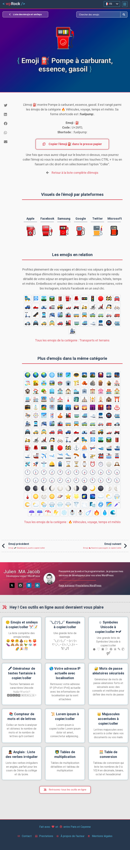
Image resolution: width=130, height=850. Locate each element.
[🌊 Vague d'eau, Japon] (113, 512)
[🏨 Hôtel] (92, 391)
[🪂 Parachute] (76, 456)
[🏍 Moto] (76, 306)
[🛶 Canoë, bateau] (92, 448)
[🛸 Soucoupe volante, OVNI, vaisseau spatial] (44, 464)
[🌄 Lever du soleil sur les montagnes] (76, 407)
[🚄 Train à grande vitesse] (84, 323)
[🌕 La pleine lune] (60, 488)
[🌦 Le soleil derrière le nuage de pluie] (44, 504)
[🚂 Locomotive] (68, 323)
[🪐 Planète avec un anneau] (60, 496)
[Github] (20, 585)
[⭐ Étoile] (68, 496)
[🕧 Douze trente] (35, 472)
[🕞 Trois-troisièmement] (84, 472)
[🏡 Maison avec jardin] (44, 391)
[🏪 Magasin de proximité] (109, 391)
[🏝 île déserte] (44, 383)
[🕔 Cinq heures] (109, 472)
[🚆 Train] (100, 323)
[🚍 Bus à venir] (84, 314)
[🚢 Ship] (35, 456)
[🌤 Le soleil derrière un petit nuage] (27, 504)
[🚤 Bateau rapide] (100, 448)
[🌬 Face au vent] (92, 504)
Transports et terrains (72, 340)
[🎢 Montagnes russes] (44, 415)
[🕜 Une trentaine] (52, 472)
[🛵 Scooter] (84, 306)
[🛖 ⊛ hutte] (109, 383)
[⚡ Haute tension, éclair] (56, 512)
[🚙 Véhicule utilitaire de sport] (27, 306)
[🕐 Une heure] (44, 472)
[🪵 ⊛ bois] (100, 383)
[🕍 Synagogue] (109, 399)
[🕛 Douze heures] (27, 472)
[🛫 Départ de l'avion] (60, 456)
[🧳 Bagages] (60, 464)
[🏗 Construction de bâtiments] (76, 383)
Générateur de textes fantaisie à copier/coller (21, 673)
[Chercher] (92, 14)
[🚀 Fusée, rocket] (35, 464)
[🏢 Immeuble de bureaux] (52, 391)
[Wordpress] (37, 585)
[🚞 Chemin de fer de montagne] (60, 314)
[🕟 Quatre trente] (100, 472)
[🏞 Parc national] (52, 383)
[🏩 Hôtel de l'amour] (100, 391)
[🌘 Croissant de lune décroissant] (84, 488)
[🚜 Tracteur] (60, 306)
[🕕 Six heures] (27, 480)
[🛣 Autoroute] (44, 298)
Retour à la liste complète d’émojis (75, 172)
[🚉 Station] (72, 331)
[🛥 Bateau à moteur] (27, 456)
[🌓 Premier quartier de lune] (44, 488)
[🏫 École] (117, 391)
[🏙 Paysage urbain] (68, 407)
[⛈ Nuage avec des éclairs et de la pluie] (117, 496)
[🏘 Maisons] (117, 383)
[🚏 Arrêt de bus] (35, 298)
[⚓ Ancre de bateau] (76, 448)
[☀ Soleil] (35, 496)
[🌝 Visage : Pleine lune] (44, 496)
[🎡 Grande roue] (35, 415)
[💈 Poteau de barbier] (52, 415)
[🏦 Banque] (84, 391)
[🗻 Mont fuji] (109, 375)
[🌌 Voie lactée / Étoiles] (92, 496)
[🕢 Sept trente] (52, 480)
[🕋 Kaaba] (27, 407)
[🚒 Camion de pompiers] (117, 314)
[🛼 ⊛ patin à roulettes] (27, 298)
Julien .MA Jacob (22, 571)
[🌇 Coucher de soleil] (100, 407)
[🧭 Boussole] (76, 375)
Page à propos (66, 585)
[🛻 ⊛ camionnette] (35, 306)
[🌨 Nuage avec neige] (60, 504)
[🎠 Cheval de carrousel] (27, 415)
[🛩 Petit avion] (52, 456)
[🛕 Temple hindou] (100, 399)
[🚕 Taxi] (44, 323)
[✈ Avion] (44, 456)
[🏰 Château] (52, 399)
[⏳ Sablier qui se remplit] (76, 464)
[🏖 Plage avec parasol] (27, 383)
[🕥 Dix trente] (100, 480)
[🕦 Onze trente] (117, 480)
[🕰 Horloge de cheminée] (117, 464)
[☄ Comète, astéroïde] (88, 512)
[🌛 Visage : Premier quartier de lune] (109, 488)
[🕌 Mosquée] (92, 399)
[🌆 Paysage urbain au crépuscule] (92, 407)
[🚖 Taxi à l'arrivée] (52, 323)
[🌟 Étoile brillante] (76, 496)
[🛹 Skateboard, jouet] (35, 314)
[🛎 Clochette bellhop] (52, 464)
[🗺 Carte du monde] (60, 375)
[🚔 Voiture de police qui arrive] (35, 323)
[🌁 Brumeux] (52, 407)
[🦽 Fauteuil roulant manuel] (92, 306)
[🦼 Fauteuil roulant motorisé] (100, 306)
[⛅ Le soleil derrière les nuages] (109, 496)
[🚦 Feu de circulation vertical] (92, 298)
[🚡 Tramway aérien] (117, 456)
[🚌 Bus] (76, 314)
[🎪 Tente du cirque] (60, 415)
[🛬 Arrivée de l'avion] (68, 456)
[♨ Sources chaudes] (117, 407)
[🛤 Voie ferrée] (52, 298)
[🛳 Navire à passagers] (109, 448)
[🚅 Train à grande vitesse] (92, 323)
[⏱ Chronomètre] (100, 464)
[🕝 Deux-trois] (68, 472)
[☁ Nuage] (100, 496)
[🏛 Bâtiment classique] (68, 383)
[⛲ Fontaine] (35, 407)
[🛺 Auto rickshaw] (109, 306)
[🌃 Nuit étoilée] (60, 407)
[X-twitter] (12, 585)
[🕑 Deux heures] (60, 472)
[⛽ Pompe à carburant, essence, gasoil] (68, 298)
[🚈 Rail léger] (117, 323)
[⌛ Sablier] (68, 464)
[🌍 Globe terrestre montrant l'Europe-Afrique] (27, 375)
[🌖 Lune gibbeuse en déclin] (68, 488)
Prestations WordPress (88, 585)
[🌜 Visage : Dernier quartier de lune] (117, 488)
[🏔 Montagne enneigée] (84, 375)
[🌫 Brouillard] (84, 504)
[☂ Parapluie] (31, 512)
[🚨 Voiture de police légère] (76, 298)
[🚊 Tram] (44, 314)
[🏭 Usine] (35, 399)
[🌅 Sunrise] (84, 407)
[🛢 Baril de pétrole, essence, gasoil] (60, 298)
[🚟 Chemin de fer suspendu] (100, 456)
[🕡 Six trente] (35, 480)
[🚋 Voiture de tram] (68, 314)
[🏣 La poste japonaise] (60, 391)
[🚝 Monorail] (52, 314)
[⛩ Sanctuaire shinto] (117, 399)
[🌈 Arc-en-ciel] (109, 504)
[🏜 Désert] (35, 383)
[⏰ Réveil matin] (92, 464)
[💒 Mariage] (60, 399)
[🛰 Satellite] (27, 464)
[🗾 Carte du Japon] (68, 375)
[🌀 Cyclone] (100, 504)
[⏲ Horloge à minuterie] (109, 464)
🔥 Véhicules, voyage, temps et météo (72, 522)
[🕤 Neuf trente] (84, 480)
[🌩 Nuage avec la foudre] (68, 504)
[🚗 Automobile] (60, 323)
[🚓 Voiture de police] (27, 323)
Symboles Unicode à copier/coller (108, 627)
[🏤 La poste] (68, 391)
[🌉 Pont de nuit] (109, 407)
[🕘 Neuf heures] (76, 480)
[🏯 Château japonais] (44, 399)
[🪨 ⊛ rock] (92, 383)
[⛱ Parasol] (48, 512)
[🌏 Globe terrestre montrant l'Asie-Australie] (44, 375)
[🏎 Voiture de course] (68, 306)
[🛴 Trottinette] (27, 314)
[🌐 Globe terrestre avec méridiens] (52, 375)
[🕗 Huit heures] (60, 480)
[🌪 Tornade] (76, 504)
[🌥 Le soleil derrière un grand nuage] (35, 504)
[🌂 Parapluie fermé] (117, 504)
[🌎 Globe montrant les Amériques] (35, 375)
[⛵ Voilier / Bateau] (84, 448)
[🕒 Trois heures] (76, 472)
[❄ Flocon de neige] (64, 512)
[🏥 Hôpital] (76, 391)
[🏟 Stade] (60, 383)
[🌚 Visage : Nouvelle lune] (100, 488)
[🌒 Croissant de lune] (35, 488)
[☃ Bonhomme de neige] (72, 512)
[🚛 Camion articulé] (52, 306)
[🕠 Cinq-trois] (117, 472)
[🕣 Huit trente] (68, 480)
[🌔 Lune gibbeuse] (52, 488)
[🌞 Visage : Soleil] (52, 496)
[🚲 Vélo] (117, 306)
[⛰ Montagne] (92, 375)
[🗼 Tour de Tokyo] (68, 399)
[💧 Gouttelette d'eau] (105, 512)
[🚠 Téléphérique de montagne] (109, 456)
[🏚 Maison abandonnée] (27, 391)
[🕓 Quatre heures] (92, 472)
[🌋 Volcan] (100, 375)
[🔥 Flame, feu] (96, 512)
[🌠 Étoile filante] (84, 496)
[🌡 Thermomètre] (27, 496)
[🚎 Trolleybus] (92, 314)
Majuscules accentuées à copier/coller (108, 719)
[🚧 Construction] (109, 298)
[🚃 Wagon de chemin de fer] (76, 323)
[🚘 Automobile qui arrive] (117, 298)
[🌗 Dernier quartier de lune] (76, 488)
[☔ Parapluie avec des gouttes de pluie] (40, 512)
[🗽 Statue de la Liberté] (76, 399)
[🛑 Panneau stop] (100, 298)
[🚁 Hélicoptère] (92, 456)
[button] (124, 4)
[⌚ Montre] (84, 464)
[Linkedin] (28, 585)
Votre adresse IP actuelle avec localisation (65, 673)
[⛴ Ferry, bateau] (117, 448)
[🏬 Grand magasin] (27, 399)
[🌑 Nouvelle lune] (27, 488)
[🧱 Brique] (84, 383)
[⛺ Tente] (44, 407)
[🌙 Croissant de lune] (92, 488)
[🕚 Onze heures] (109, 480)
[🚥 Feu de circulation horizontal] (84, 298)
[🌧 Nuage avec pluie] (52, 504)
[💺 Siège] (84, 456)
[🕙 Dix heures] (92, 480)
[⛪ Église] (84, 399)
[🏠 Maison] (35, 391)
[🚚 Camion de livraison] (44, 306)
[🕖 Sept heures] (44, 480)
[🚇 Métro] (109, 323)
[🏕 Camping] (117, 375)
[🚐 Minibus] (100, 314)
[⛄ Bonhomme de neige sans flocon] (80, 512)
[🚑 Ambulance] (109, 314)
